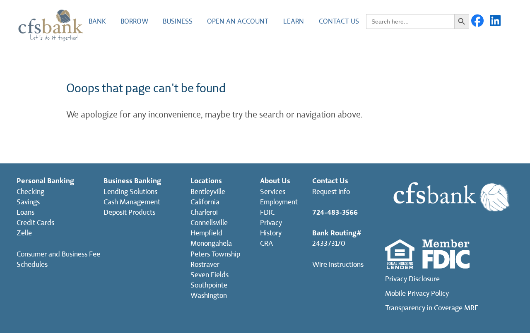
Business (178, 21)
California (204, 202)
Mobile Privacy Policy (417, 293)
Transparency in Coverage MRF (431, 308)
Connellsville (209, 222)
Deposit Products (129, 212)
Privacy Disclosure (412, 279)
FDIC (267, 212)
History (271, 233)
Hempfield (206, 233)
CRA (266, 243)
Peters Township (215, 254)
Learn (293, 21)
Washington (208, 295)
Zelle (24, 233)
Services (272, 191)
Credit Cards (35, 222)
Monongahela (211, 243)
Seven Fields (209, 275)
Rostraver (204, 264)
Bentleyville (207, 191)
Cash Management (132, 202)
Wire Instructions (338, 264)
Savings (28, 202)
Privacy (271, 222)
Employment (279, 202)
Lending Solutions (130, 191)
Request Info (331, 191)
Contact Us (339, 21)
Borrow (134, 21)
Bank (97, 21)
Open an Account (238, 21)
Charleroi (204, 212)
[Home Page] (51, 24)
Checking (30, 191)
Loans (25, 212)
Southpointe (208, 285)
